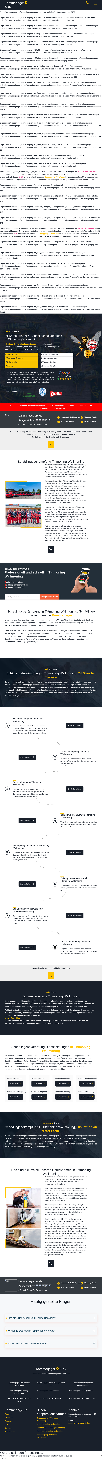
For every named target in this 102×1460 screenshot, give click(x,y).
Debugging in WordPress (55, 177)
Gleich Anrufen (14, 1084)
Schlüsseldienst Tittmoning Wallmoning (47, 1419)
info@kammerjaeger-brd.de (79, 1423)
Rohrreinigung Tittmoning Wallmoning (47, 1436)
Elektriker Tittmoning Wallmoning (50, 1431)
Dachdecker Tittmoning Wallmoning (51, 1428)
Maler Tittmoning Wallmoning (48, 1424)
